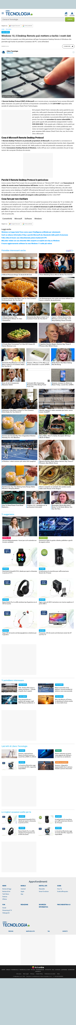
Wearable (42, 889)
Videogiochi (6, 913)
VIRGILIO (8, 969)
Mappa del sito (30, 931)
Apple (22, 891)
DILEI (53, 969)
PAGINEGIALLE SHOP (24, 969)
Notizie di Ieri (6, 891)
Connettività (7, 219)
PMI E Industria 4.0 (63, 904)
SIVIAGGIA (57, 969)
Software (28, 219)
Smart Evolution (44, 891)
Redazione (24, 904)
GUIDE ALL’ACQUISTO (61, 762)
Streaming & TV (7, 910)
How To (59, 889)
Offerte (4, 899)
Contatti (65, 931)
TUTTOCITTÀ (48, 969)
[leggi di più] (74, 52)
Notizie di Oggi (6, 889)
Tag (49, 931)
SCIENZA (58, 750)
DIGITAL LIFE (6, 538)
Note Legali (26, 973)
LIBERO (3, 969)
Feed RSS (10, 931)
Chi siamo (18, 973)
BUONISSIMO (71, 969)
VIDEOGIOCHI (43, 538)
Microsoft (18, 219)
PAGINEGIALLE (15, 969)
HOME (2, 29)
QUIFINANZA (64, 969)
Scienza (4, 896)
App (22, 894)
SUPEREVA (38, 971)
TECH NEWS (8, 29)
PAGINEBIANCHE (40, 969)
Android (23, 889)
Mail (66, 15)
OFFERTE (5, 569)
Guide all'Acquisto (62, 891)
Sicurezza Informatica (43, 906)
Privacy (32, 973)
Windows (38, 219)
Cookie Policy (39, 973)
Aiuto (58, 973)
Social (4, 908)
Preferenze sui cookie (50, 973)
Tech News (5, 894)
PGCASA (33, 969)
